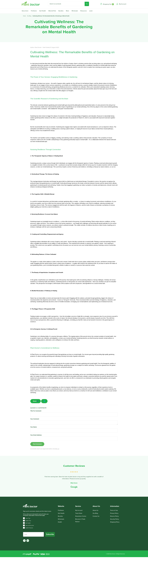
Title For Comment (35, 411)
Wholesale (75, 11)
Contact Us (96, 516)
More (67, 11)
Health (60, 522)
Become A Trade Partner (80, 520)
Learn (91, 11)
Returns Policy (114, 516)
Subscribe (50, 534)
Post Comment (37, 444)
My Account (78, 510)
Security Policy (114, 519)
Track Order (78, 513)
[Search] (87, 4)
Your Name (33, 427)
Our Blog (29, 16)
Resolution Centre (80, 516)
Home (24, 16)
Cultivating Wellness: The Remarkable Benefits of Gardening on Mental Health (51, 16)
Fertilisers (34, 11)
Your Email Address (36, 435)
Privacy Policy (114, 513)
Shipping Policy (114, 522)
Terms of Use (114, 510)
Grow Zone (25, 11)
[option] (74, 476)
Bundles (60, 11)
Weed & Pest (52, 11)
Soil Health (42, 11)
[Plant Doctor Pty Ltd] (31, 3)
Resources (83, 11)
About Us (95, 510)
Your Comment (34, 419)
